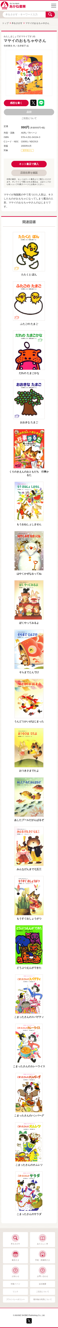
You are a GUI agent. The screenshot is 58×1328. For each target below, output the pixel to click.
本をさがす (17, 23)
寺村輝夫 (8, 46)
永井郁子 (21, 46)
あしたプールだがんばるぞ (29, 820)
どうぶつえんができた (29, 967)
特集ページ (15, 1284)
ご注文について (29, 118)
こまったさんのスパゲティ (29, 1017)
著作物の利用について (42, 1299)
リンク (15, 1292)
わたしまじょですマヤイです (18, 36)
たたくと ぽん (29, 274)
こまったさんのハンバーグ (29, 1115)
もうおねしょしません (29, 524)
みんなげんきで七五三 (29, 869)
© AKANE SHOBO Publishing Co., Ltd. (29, 1315)
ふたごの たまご (29, 324)
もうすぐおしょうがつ (29, 918)
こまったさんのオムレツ (29, 1165)
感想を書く (16, 103)
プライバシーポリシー (15, 1299)
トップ (5, 23)
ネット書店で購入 (29, 164)
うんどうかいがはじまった (29, 721)
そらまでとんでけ (29, 672)
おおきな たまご (29, 422)
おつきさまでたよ (29, 770)
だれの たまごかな (29, 373)
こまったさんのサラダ (29, 1214)
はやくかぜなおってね (29, 573)
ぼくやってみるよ (29, 623)
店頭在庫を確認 (29, 172)
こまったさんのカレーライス (29, 1066)
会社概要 (42, 1284)
